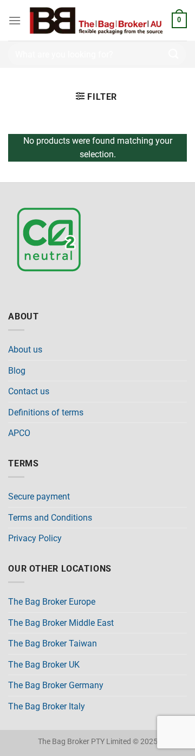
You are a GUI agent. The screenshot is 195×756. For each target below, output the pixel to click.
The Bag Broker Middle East (61, 623)
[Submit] (174, 54)
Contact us (28, 391)
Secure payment (39, 496)
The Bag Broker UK (44, 664)
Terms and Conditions (50, 517)
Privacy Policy (35, 538)
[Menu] (14, 20)
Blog (16, 371)
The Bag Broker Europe (51, 602)
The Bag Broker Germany (55, 685)
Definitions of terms (45, 412)
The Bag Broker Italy (46, 706)
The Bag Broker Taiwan (52, 643)
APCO (19, 433)
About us (25, 349)
